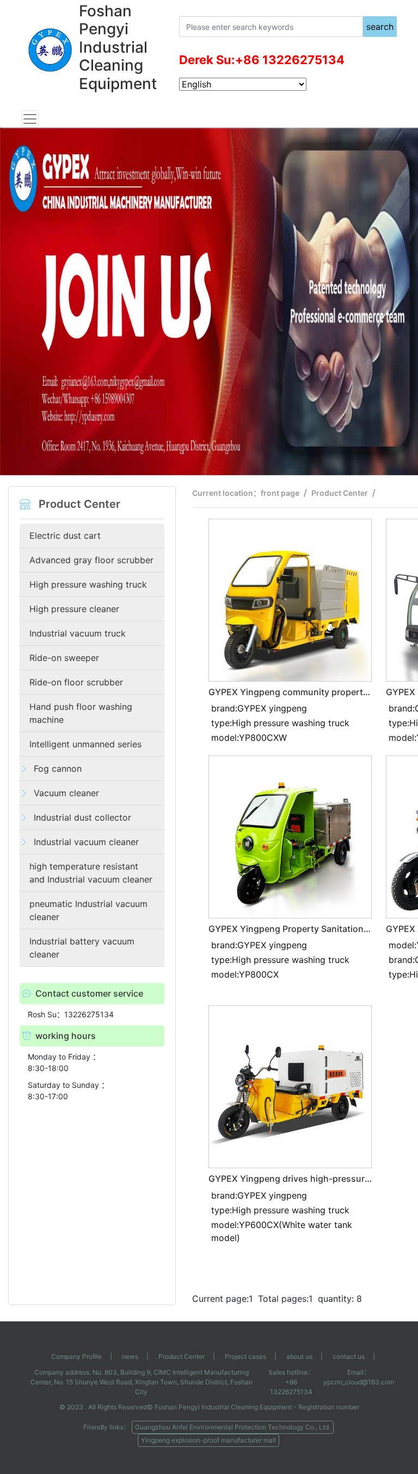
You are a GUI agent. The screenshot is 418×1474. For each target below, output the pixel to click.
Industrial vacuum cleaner (86, 841)
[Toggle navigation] (30, 119)
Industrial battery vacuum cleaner (81, 948)
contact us (349, 1356)
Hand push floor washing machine (80, 713)
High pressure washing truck (88, 584)
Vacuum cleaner (66, 793)
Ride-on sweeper (64, 657)
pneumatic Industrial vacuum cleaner (88, 910)
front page (280, 492)
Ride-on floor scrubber (76, 682)
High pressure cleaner (74, 608)
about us (299, 1356)
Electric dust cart (65, 535)
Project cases (245, 1356)
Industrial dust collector (82, 817)
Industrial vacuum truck (77, 633)
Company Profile (76, 1356)
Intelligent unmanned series (85, 744)
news (130, 1356)
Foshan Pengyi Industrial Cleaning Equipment (223, 1407)
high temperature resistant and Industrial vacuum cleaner (90, 873)
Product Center (339, 492)
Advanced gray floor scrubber (91, 560)
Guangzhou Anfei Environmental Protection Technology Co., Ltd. (232, 1427)
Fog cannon (58, 768)
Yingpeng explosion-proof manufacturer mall (208, 1440)
